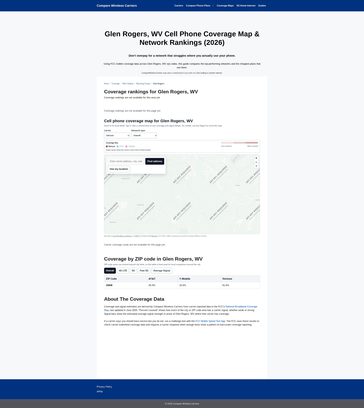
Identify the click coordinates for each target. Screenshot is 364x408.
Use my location (119, 169)
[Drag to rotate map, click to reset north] (256, 166)
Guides (262, 5)
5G (133, 270)
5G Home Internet (246, 5)
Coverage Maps (225, 5)
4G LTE (123, 270)
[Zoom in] (256, 158)
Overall (110, 270)
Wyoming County (143, 84)
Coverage (116, 84)
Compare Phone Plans (198, 5)
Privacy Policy (104, 386)
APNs (100, 391)
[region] (182, 194)
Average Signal (161, 270)
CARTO (137, 236)
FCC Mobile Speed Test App (210, 321)
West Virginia (127, 84)
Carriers (178, 5)
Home (106, 84)
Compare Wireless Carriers (117, 5)
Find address (154, 161)
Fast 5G (144, 270)
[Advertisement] (182, 354)
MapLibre (154, 236)
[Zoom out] (256, 162)
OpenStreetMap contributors (122, 236)
